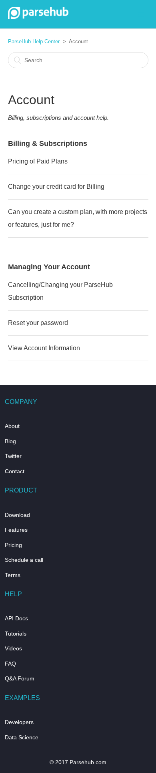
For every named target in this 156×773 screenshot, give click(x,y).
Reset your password (38, 322)
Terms (12, 575)
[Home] (38, 16)
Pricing (13, 545)
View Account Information (44, 348)
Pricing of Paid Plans (38, 161)
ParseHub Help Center (34, 41)
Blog (10, 441)
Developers (19, 722)
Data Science (21, 737)
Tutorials (15, 633)
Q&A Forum (19, 678)
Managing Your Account (49, 267)
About (12, 426)
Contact (14, 471)
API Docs (16, 618)
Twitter (13, 456)
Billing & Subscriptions (47, 143)
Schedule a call (24, 560)
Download (17, 515)
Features (16, 530)
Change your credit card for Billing (56, 186)
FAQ (10, 663)
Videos (13, 648)
